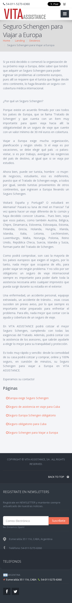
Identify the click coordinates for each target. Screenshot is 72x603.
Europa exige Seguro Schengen (28, 398)
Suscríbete (58, 521)
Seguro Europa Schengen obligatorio (32, 415)
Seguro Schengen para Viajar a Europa (33, 432)
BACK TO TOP (56, 477)
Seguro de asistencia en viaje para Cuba (34, 407)
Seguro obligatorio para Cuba (27, 424)
